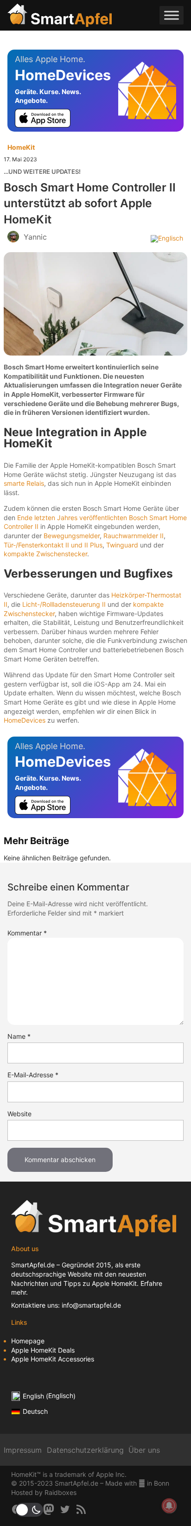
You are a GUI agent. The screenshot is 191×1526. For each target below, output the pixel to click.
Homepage (28, 1341)
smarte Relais (24, 483)
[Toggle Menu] (171, 15)
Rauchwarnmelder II (133, 536)
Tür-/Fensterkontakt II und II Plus (53, 545)
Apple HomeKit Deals (43, 1350)
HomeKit (21, 147)
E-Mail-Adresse (32, 1075)
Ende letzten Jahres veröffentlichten (72, 517)
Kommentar (27, 933)
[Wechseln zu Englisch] (167, 238)
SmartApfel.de (33, 1265)
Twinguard (122, 545)
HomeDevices (24, 720)
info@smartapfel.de (91, 1305)
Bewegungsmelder (72, 536)
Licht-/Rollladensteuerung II (64, 604)
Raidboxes (60, 1492)
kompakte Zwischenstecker (45, 554)
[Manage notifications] (169, 1505)
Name (19, 1036)
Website (19, 1114)
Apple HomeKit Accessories (52, 1359)
